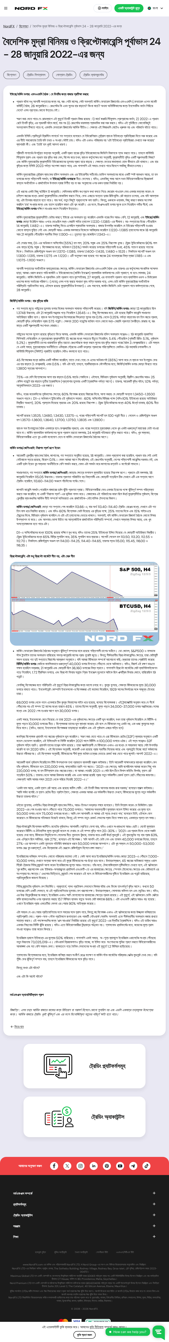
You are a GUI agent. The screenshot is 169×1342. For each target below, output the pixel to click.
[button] (5, 8)
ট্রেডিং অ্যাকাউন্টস (107, 1117)
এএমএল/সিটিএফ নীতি (125, 1252)
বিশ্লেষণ (23, 26)
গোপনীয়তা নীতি (102, 1252)
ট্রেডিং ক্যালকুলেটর (93, 75)
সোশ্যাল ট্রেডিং (64, 75)
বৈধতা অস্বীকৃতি (81, 1252)
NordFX (9, 26)
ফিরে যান (19, 1027)
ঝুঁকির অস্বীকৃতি (60, 1252)
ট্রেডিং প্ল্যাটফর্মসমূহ (107, 1066)
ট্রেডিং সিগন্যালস (36, 75)
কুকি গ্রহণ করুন (84, 1335)
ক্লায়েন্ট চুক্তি (40, 1252)
